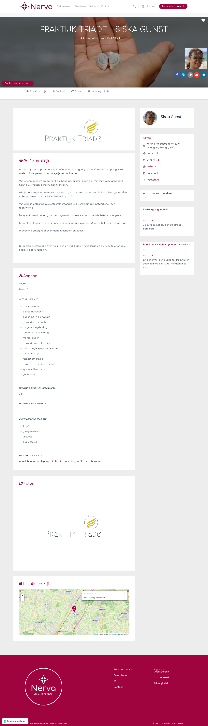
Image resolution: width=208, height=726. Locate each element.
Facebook (153, 173)
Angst (22, 461)
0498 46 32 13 (154, 160)
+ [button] (22, 595)
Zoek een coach (123, 669)
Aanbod (60, 91)
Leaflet (96, 634)
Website (151, 166)
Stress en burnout (90, 461)
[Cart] (142, 6)
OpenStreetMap (114, 634)
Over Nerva (120, 675)
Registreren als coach (173, 6)
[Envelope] (197, 75)
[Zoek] (134, 6)
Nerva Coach (27, 289)
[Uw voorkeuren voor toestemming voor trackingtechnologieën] (15, 721)
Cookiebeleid (161, 677)
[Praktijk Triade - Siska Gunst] (74, 608)
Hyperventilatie (49, 461)
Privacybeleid (161, 683)
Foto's (78, 91)
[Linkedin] (183, 75)
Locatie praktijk (100, 91)
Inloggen (151, 6)
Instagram (153, 180)
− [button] (22, 598)
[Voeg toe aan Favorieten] (204, 20)
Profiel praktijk (37, 91)
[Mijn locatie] (104, 597)
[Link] (190, 75)
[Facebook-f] (177, 75)
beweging (33, 461)
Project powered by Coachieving (168, 723)
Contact (118, 687)
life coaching (67, 461)
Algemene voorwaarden (161, 670)
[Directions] (204, 75)
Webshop (119, 681)
